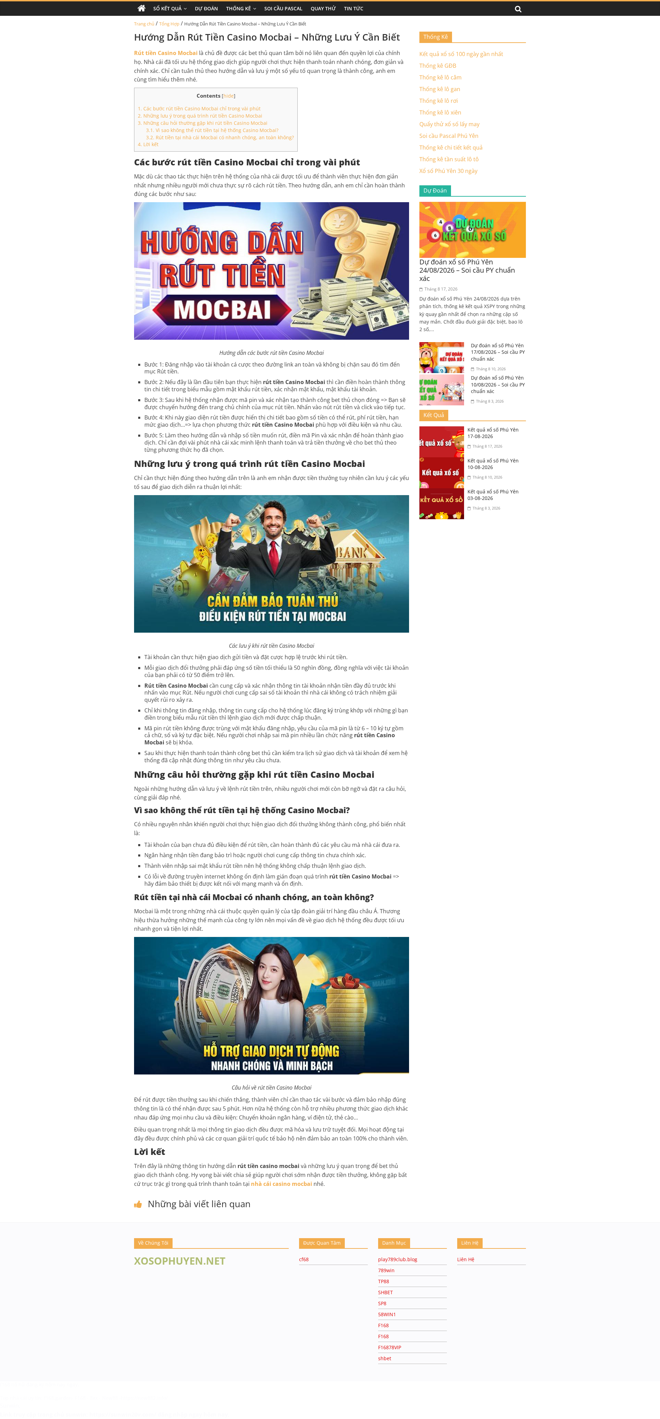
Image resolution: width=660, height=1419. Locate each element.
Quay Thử (323, 8)
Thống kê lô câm (440, 77)
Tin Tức (353, 8)
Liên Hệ (465, 1259)
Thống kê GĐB (437, 65)
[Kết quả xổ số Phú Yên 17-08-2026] (443, 430)
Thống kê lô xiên (440, 112)
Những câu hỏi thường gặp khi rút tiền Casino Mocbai (202, 123)
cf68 (304, 1259)
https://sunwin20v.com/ (122, 1414)
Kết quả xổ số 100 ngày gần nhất (461, 54)
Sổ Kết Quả (167, 8)
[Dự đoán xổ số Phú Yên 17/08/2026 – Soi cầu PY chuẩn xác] (443, 346)
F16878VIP (389, 1347)
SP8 (382, 1303)
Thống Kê (238, 8)
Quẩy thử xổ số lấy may (449, 124)
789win (386, 1270)
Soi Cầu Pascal (283, 8)
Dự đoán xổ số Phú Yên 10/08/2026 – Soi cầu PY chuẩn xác (498, 384)
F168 (383, 1325)
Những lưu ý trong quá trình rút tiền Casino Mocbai (200, 115)
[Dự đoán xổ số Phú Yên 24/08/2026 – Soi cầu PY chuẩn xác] (472, 206)
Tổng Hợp (169, 24)
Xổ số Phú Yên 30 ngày (448, 171)
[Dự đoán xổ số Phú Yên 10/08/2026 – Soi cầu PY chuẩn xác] (443, 378)
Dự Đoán (206, 8)
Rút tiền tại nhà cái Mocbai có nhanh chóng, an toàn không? (220, 137)
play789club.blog (397, 1259)
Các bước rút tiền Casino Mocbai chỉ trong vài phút (199, 108)
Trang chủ (144, 24)
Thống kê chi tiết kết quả (451, 147)
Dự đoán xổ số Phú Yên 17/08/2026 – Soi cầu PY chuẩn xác (498, 352)
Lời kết (148, 144)
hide (228, 95)
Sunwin (9, 1405)
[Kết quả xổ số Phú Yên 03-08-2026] (443, 492)
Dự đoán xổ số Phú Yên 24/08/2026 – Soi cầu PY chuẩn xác (467, 270)
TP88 (383, 1281)
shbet (384, 1358)
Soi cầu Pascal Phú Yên (448, 136)
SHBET (385, 1292)
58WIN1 (387, 1314)
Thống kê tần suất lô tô (449, 159)
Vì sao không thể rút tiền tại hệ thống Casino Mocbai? (212, 130)
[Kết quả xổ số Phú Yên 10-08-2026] (443, 461)
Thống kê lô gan (439, 89)
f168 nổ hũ (12, 1384)
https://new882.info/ (144, 1398)
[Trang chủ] (141, 8)
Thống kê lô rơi (438, 101)
